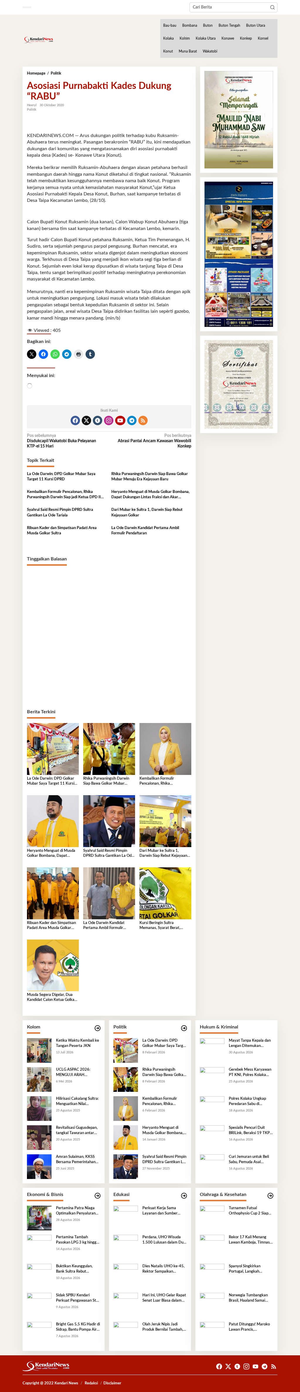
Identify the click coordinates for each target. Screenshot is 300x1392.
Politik (31, 109)
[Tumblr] (97, 420)
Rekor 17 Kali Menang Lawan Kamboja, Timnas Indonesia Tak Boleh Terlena (249, 1240)
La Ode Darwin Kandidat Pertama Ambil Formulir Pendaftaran (145, 530)
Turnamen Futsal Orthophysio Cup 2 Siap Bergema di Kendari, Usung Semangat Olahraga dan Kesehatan (249, 1211)
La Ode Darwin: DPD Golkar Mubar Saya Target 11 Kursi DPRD (61, 476)
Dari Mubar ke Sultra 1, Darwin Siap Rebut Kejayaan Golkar (147, 512)
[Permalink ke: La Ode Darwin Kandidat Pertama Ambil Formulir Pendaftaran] (109, 893)
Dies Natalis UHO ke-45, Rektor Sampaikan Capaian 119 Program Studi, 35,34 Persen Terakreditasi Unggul (163, 1269)
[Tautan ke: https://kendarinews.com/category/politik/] (184, 1028)
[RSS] (143, 420)
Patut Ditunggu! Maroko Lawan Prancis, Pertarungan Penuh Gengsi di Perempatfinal (249, 1327)
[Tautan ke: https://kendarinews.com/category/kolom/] (97, 1028)
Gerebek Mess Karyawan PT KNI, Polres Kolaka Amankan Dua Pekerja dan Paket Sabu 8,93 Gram (250, 1073)
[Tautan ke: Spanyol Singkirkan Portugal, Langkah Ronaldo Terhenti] (212, 1276)
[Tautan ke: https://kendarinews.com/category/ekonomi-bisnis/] (97, 1196)
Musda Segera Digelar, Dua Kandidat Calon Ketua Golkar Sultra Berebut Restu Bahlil (51, 998)
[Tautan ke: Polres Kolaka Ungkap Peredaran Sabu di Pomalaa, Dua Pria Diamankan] (212, 1108)
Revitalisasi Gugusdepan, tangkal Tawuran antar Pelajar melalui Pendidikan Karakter (78, 1131)
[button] (272, 7)
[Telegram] (132, 420)
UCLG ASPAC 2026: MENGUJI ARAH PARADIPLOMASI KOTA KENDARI (76, 1073)
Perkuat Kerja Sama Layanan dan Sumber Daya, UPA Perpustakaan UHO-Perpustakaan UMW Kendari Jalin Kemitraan (163, 1211)
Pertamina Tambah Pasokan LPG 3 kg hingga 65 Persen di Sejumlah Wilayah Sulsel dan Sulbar (77, 1240)
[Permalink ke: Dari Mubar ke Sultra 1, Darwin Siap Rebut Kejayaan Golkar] (165, 821)
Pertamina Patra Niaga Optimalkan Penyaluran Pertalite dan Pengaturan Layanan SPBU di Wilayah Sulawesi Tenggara (78, 1211)
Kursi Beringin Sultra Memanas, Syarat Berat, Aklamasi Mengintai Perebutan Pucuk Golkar (159, 926)
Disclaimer (112, 1383)
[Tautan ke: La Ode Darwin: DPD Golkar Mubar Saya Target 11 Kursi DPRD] (125, 1050)
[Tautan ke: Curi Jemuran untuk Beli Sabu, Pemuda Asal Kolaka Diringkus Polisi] (212, 1167)
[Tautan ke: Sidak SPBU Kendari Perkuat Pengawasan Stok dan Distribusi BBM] (39, 1305)
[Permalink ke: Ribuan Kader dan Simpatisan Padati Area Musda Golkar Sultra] (53, 893)
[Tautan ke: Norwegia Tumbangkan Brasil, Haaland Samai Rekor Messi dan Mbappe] (212, 1305)
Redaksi (91, 1383)
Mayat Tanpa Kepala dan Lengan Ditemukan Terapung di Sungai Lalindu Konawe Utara (251, 1044)
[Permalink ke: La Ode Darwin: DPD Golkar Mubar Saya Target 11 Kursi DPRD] (53, 749)
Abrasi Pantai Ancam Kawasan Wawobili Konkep (154, 441)
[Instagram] (108, 420)
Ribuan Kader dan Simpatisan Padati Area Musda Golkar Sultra (62, 530)
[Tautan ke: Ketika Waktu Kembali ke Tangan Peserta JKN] (39, 1050)
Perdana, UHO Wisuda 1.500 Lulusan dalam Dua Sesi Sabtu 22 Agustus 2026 (163, 1240)
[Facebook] (75, 420)
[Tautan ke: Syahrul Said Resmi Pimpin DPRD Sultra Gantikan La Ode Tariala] (125, 1167)
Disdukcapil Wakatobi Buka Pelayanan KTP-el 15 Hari (61, 441)
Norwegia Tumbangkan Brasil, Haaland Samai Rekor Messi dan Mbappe (250, 1298)
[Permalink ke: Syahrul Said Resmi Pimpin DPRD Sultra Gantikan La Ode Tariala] (109, 821)
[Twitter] (86, 420)
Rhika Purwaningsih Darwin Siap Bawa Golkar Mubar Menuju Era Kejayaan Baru (149, 476)
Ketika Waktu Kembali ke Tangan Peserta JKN (77, 1043)
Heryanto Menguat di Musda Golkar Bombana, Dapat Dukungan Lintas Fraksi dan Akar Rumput (150, 495)
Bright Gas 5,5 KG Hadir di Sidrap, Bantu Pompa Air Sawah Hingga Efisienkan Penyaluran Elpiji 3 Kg (78, 1327)
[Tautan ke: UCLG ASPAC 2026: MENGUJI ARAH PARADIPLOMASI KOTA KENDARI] (39, 1079)
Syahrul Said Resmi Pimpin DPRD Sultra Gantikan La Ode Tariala (60, 512)
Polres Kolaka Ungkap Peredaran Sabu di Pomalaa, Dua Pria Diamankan (247, 1102)
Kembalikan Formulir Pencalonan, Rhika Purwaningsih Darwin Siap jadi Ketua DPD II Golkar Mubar (64, 495)
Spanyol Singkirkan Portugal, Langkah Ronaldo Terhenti (244, 1269)
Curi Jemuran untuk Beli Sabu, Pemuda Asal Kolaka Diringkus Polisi (249, 1160)
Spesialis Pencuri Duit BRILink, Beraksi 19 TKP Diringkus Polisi (249, 1131)
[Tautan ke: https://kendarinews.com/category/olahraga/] (270, 1196)
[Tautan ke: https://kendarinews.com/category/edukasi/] (184, 1196)
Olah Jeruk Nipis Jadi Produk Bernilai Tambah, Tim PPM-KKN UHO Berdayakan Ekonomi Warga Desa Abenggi (162, 1327)
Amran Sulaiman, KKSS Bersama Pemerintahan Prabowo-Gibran (76, 1160)
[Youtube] (120, 420)
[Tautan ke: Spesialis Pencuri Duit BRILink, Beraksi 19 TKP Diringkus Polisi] (212, 1138)
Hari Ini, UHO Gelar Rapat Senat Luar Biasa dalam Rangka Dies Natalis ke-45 (164, 1298)
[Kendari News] (38, 40)
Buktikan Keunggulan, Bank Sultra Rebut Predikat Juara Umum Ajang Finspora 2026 (74, 1269)
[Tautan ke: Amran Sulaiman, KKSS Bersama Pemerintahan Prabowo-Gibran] (39, 1167)
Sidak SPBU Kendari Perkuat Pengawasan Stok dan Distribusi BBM (78, 1298)
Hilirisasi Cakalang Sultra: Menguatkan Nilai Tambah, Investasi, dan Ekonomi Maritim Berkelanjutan (77, 1102)
